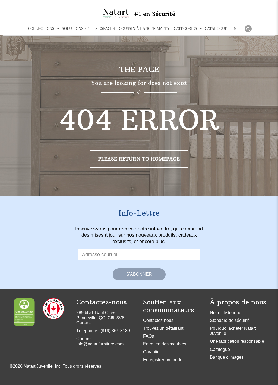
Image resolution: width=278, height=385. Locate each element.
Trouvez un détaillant (163, 328)
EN (233, 29)
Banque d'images (227, 357)
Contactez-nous (158, 320)
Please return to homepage (139, 159)
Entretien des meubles (164, 344)
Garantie (151, 352)
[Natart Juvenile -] (116, 14)
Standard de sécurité (230, 320)
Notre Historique (225, 312)
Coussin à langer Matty (144, 29)
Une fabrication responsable (237, 341)
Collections (41, 29)
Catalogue (216, 29)
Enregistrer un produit (164, 359)
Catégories (185, 29)
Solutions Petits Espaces (88, 29)
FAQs (148, 336)
